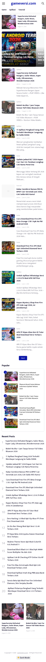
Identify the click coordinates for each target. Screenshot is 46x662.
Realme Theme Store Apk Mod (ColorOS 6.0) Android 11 (24, 543)
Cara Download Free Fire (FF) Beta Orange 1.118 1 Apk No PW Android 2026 (30, 221)
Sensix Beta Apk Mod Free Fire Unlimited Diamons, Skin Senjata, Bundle (24, 582)
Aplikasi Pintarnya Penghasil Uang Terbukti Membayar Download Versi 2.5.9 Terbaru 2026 (25, 591)
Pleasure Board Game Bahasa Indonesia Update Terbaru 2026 (29, 386)
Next (23, 358)
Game (4, 9)
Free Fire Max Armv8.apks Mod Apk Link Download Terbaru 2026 (24, 566)
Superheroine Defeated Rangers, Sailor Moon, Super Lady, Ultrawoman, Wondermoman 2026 (27, 20)
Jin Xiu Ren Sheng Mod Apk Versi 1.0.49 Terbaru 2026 (23, 527)
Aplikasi (12, 9)
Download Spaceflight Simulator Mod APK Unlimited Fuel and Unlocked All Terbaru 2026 (29, 411)
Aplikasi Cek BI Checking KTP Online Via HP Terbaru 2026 (25, 558)
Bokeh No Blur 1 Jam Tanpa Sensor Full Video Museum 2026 (30, 107)
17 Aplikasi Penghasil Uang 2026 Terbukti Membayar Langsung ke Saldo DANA (30, 132)
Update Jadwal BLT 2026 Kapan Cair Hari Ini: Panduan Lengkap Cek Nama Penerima (30, 162)
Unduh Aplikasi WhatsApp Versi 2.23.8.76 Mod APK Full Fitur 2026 (30, 278)
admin (7, 63)
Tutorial (22, 9)
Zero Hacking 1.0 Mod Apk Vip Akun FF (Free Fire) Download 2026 (25, 520)
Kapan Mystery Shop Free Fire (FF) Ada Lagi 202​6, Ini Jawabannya (30, 305)
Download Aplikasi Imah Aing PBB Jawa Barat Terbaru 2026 (25, 574)
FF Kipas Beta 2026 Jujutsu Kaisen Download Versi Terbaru (25, 535)
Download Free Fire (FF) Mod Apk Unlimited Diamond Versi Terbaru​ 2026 (29, 248)
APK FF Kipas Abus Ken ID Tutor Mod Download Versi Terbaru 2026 (30, 335)
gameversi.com (23, 3)
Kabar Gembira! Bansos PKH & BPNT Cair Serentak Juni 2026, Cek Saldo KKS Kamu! (24, 57)
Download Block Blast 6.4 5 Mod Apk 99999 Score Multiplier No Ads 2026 (24, 551)
